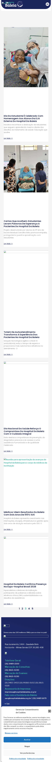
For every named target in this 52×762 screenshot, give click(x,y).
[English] (4, 3)
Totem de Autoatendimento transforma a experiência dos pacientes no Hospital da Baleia (22, 334)
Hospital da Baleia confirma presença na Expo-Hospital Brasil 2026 (25, 585)
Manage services (11, 733)
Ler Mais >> (8, 138)
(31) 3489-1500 (12, 664)
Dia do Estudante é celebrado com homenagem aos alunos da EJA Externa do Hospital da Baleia (23, 118)
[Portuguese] (8, 3)
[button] (49, 711)
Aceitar (27, 740)
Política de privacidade (17, 759)
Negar (27, 746)
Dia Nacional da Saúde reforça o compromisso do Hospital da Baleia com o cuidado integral (24, 431)
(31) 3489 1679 (39, 698)
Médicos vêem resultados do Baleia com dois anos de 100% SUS (24, 513)
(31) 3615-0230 (12, 670)
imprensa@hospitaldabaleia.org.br (21, 692)
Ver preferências (27, 753)
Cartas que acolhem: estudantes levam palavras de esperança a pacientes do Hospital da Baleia (22, 224)
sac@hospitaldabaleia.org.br (18, 698)
